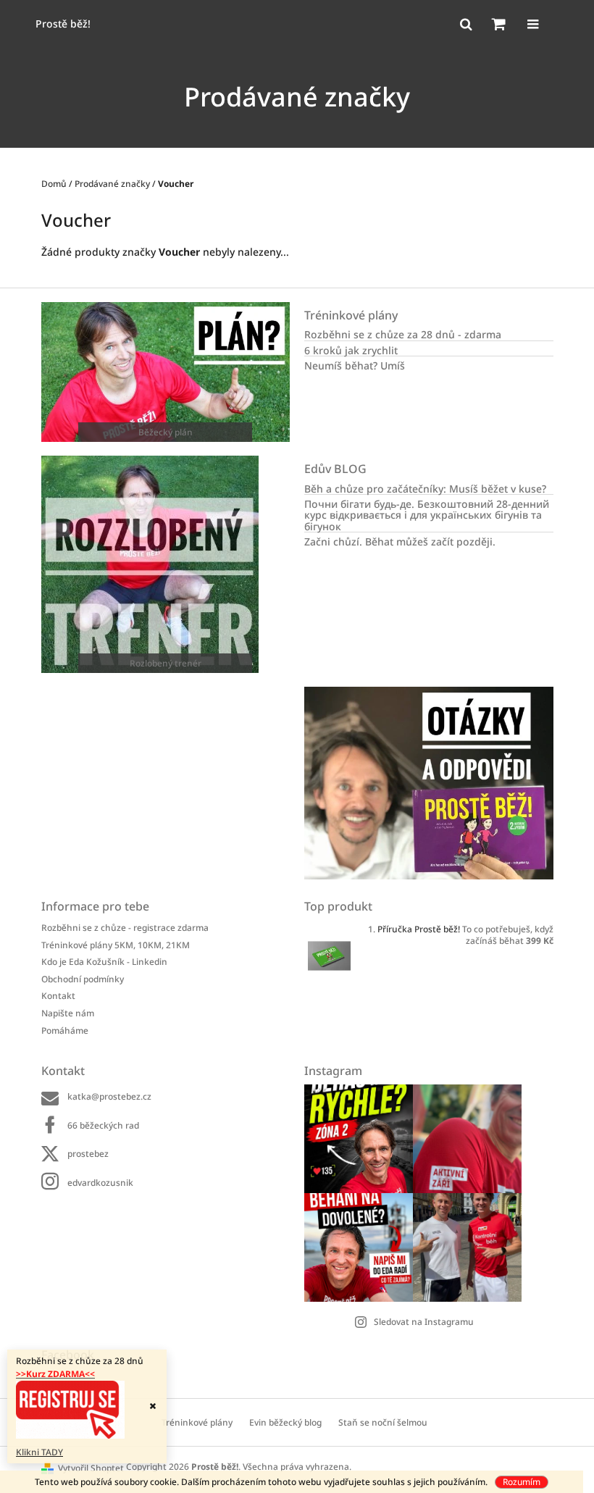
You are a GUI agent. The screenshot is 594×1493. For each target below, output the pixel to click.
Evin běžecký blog (285, 1422)
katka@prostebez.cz (109, 1096)
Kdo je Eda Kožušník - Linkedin (104, 961)
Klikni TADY (39, 1452)
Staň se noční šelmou (382, 1422)
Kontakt (58, 996)
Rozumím (521, 1482)
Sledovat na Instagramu (424, 1322)
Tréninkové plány (197, 1422)
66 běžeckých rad (103, 1125)
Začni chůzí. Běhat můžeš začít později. (399, 541)
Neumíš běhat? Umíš (354, 365)
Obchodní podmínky (82, 979)
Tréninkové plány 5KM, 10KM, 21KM (115, 945)
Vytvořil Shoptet (91, 1468)
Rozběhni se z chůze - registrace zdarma (125, 927)
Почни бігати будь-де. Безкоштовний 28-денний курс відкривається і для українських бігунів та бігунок (426, 515)
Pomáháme (64, 1030)
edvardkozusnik (100, 1182)
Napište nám (67, 1013)
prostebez (88, 1153)
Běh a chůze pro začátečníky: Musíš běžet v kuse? (425, 488)
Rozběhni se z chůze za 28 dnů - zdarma (402, 334)
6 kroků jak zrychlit (351, 350)
